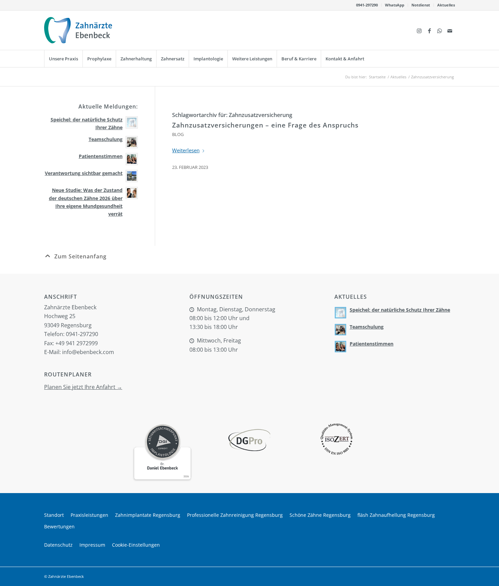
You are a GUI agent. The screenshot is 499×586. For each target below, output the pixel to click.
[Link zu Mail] (450, 30)
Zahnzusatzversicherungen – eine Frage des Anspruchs (265, 125)
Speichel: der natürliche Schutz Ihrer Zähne (400, 310)
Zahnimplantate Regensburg (147, 515)
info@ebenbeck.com (88, 352)
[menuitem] (367, 5)
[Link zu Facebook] (429, 30)
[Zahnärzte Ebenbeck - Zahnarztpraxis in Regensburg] (78, 30)
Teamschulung (106, 139)
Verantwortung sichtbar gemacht (84, 173)
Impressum (92, 545)
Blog (178, 134)
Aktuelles (446, 4)
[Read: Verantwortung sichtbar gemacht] (132, 176)
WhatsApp (394, 4)
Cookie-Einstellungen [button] (136, 545)
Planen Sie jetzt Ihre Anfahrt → (83, 387)
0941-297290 (367, 4)
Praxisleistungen (89, 515)
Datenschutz (58, 545)
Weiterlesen (186, 150)
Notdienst (420, 4)
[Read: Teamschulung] (132, 142)
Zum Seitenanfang (80, 256)
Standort (54, 515)
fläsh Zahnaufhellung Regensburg (396, 515)
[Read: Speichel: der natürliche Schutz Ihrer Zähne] (132, 122)
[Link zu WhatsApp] (440, 30)
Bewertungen (59, 526)
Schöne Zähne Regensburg (320, 515)
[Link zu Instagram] (419, 30)
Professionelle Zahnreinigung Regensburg (235, 515)
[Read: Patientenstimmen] (132, 159)
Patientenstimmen (101, 156)
